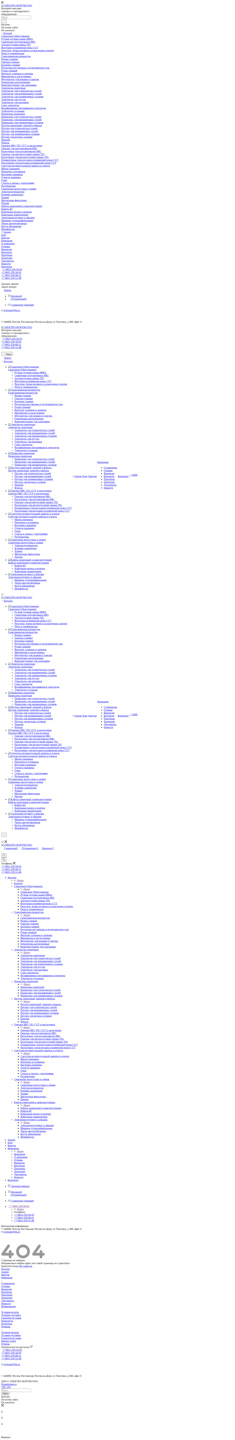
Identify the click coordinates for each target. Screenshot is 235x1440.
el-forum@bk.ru (12, 310)
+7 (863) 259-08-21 (11, 275)
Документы (7, 1300)
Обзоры (5, 1344)
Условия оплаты (10, 1312)
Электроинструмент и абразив (37, 1125)
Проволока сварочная (32, 987)
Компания (19, 1154)
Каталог (18, 883)
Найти (5, 1393)
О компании (8, 1283)
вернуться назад (10, 1266)
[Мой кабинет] (2, 838)
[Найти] (4, 21)
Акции (5, 1271)
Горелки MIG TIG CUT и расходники (40, 1030)
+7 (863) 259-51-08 (11, 278)
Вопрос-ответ (8, 1341)
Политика (6, 1323)
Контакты (6, 1292)
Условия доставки (11, 1315)
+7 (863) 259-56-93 (12, 269)
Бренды (5, 1274)
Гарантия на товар (11, 1318)
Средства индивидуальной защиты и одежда (44, 1056)
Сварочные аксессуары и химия (37, 1085)
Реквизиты (7, 1320)
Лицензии (6, 1297)
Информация (8, 1306)
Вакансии (6, 1289)
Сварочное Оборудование (34, 892)
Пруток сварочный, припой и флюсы (40, 1004)
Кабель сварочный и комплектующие (40, 1108)
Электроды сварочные (32, 955)
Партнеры (6, 1295)
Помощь (5, 1326)
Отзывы (5, 1286)
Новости (6, 1303)
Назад (20, 880)
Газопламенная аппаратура (35, 918)
